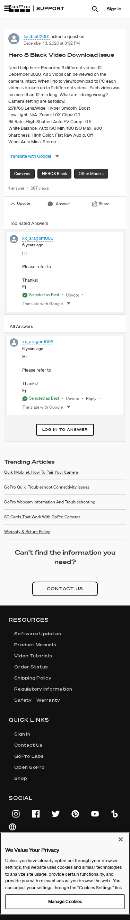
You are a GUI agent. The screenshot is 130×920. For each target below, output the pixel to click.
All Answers (21, 326)
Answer (63, 204)
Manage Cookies (65, 901)
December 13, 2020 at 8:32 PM (52, 43)
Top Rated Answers (29, 223)
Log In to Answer (65, 429)
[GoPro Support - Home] (36, 8)
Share (104, 204)
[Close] (120, 839)
